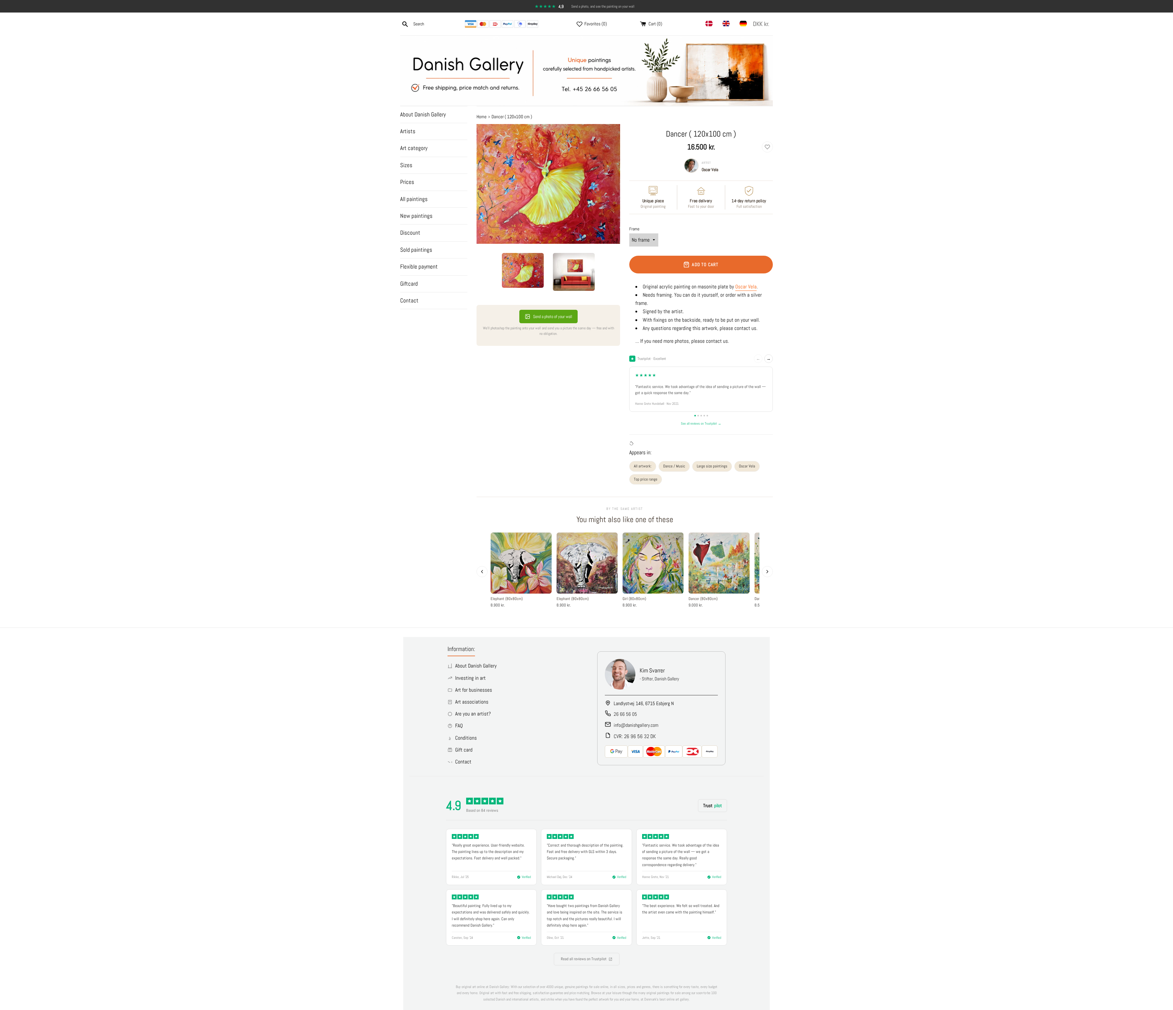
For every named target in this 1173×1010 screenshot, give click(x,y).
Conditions (466, 737)
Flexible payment (419, 266)
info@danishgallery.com (636, 725)
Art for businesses (473, 689)
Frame (634, 229)
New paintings (416, 216)
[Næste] (767, 571)
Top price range (645, 479)
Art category (413, 148)
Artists (407, 131)
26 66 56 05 (625, 714)
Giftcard (409, 283)
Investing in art (470, 678)
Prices (407, 182)
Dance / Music (674, 466)
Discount (410, 232)
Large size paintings (712, 466)
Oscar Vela (710, 169)
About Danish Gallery (423, 114)
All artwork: (643, 466)
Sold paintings (416, 250)
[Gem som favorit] (767, 146)
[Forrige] (482, 571)
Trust (712, 805)
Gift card (464, 749)
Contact (409, 300)
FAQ (459, 725)
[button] (762, 24)
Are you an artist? (473, 713)
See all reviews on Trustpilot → (701, 423)
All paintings (414, 199)
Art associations (471, 701)
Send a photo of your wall (552, 316)
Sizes (406, 165)
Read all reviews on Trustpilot (584, 958)
